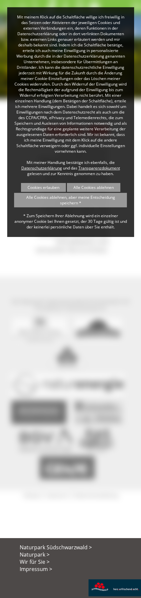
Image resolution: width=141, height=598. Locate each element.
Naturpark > (35, 554)
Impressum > (36, 569)
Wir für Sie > (35, 561)
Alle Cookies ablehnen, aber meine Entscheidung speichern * (70, 200)
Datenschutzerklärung (41, 168)
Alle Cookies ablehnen (93, 187)
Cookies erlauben (43, 187)
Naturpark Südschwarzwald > (56, 547)
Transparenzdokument (99, 168)
